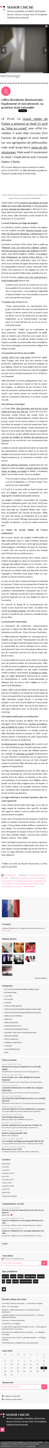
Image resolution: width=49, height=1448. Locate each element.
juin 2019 (5, 1176)
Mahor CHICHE (20, 7)
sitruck (4, 883)
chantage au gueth (24, 754)
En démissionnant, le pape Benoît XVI (18, 744)
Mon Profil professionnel (13, 1117)
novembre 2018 (8, 1180)
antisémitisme (25, 1281)
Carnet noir (6, 1324)
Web (6, 1052)
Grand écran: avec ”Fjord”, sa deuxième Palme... (20, 1337)
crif (44, 881)
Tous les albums (40, 978)
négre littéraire (13, 883)
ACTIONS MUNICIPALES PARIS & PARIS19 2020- (22, 989)
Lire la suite (6, 930)
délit (3, 881)
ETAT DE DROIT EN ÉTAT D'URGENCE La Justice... (24, 1109)
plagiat (30, 878)
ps (3, 1281)
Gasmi (4, 1231)
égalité (15, 886)
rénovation (24, 883)
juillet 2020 (6, 1164)
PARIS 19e (8, 1019)
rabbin (17, 878)
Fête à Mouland (7, 1343)
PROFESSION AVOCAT (13, 1026)
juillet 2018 (6, 1192)
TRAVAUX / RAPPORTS (13, 1042)
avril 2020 (5, 1170)
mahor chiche (30, 1276)
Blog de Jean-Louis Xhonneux (27, 1343)
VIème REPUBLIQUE (12, 1049)
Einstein (5, 1210)
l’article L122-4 (10, 302)
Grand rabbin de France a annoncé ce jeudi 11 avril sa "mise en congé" (24, 123)
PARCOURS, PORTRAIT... (14, 1016)
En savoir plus (31, 1446)
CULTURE (8, 996)
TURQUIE (8, 1046)
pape (20, 886)
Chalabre (16, 1324)
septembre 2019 (8, 1173)
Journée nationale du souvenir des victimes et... (22, 1125)
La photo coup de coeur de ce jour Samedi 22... (19, 1315)
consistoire (38, 881)
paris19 (5, 1276)
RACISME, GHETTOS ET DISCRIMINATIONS (20, 1033)
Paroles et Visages (35, 1303)
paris (8, 1281)
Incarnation (14, 1306)
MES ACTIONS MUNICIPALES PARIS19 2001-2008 (23, 1009)
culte (36, 878)
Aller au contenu (7, 2)
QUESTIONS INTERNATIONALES (16, 1029)
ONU (35, 1281)
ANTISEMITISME (11, 993)
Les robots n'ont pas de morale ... (14, 1303)
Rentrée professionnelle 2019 (14, 1133)
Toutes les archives (9, 1196)
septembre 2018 (8, 1186)
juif (40, 883)
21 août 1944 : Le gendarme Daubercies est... (18, 1327)
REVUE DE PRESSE (11, 1036)
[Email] (4, 1289)
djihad (20, 1276)
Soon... (4, 1306)
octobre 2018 (7, 1183)
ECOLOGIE (9, 999)
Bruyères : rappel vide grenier (13, 1310)
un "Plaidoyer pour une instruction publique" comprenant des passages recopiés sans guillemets (24, 247)
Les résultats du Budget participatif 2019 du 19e (23, 1141)
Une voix (5, 1320)
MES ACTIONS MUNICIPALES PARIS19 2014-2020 (23, 1013)
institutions (33, 883)
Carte (4, 1243)
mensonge (42, 878)
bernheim (23, 878)
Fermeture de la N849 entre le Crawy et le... (18, 1332)
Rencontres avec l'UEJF (12, 1149)
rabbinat (30, 881)
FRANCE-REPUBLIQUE (13, 1006)
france (13, 1276)
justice (15, 1281)
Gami (4, 1220)
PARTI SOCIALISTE (11, 1022)
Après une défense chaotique (14, 465)
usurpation (18, 881)
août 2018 (5, 1189)
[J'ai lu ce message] (46, 1442)
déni (25, 881)
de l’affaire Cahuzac (17, 611)
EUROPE (8, 1003)
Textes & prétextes (18, 1320)
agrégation (9, 881)
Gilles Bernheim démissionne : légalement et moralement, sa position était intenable (22, 103)
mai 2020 (5, 1167)
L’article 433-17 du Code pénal (15, 357)
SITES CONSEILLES (11, 1039)
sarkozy (41, 1276)
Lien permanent (10, 875)
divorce (9, 886)
